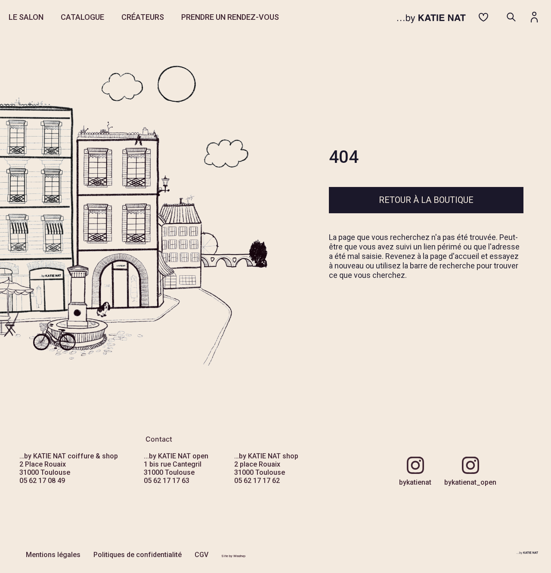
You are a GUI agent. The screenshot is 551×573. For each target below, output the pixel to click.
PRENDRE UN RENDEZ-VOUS (230, 17)
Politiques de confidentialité (137, 555)
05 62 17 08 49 (42, 480)
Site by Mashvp (233, 556)
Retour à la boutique (426, 200)
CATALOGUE (82, 17)
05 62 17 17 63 (166, 480)
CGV (201, 555)
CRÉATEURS (142, 17)
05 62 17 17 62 (257, 480)
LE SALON (26, 17)
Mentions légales (53, 555)
